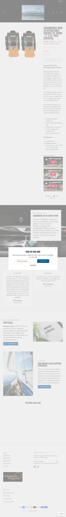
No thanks (33, 265)
